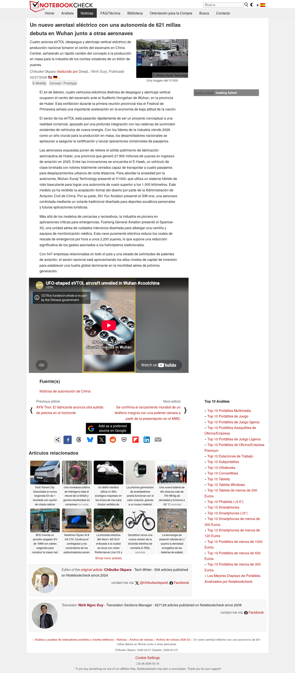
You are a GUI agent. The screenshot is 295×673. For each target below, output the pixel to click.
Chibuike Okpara (118, 569)
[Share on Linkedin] (147, 439)
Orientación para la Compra (171, 13)
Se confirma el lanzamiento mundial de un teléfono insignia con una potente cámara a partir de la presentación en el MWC (148, 413)
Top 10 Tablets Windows (226, 484)
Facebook (181, 582)
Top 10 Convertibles (222, 473)
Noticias (87, 13)
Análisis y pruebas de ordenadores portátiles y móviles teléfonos (74, 639)
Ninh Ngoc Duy (90, 604)
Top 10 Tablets (218, 478)
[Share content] (57, 440)
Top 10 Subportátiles (223, 461)
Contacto (223, 13)
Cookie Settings (147, 657)
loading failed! (204, 93)
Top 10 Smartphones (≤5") (227, 513)
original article (91, 569)
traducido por (68, 71)
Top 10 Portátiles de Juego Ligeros (234, 439)
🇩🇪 (55, 77)
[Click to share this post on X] (101, 439)
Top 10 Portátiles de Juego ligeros (233, 421)
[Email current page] (158, 440)
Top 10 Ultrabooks (221, 467)
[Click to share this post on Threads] (79, 440)
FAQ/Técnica (110, 13)
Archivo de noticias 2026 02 (173, 639)
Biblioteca (135, 13)
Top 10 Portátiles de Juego (227, 416)
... (59, 77)
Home (49, 13)
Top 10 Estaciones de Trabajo (230, 456)
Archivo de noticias (141, 639)
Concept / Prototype (63, 83)
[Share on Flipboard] (135, 439)
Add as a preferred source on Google (112, 428)
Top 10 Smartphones (223, 507)
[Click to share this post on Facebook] (67, 440)
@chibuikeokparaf (153, 582)
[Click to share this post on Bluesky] (90, 440)
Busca (204, 13)
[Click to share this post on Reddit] (113, 439)
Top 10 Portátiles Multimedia (229, 410)
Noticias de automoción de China (65, 391)
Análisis (67, 13)
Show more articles (108, 558)
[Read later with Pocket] (124, 439)
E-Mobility (39, 83)
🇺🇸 (50, 77)
